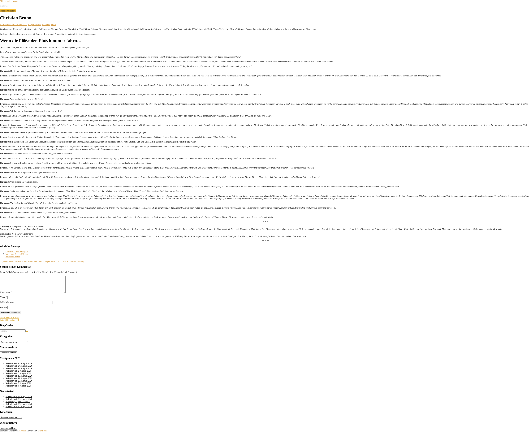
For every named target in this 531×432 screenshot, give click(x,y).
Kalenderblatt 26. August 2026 (19, 399)
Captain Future (6, 261)
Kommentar (6, 292)
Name (3, 297)
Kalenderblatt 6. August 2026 (18, 373)
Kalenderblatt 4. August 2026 (18, 386)
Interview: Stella (13, 256)
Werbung (80, 261)
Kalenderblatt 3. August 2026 (18, 383)
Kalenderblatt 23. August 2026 (19, 363)
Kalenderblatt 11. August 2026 (19, 378)
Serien (53, 261)
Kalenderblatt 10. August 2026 (19, 376)
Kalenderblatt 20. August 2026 (19, 381)
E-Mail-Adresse (7, 302)
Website (3, 307)
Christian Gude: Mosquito (17, 251)
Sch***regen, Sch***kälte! (18, 401)
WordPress (42, 431)
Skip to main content (9, 1)
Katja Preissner (34, 24)
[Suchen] (27, 331)
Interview (46, 24)
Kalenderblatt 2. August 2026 (18, 371)
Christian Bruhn (21, 261)
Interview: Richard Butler (17, 254)
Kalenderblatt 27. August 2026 (19, 396)
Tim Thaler (61, 261)
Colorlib (22, 431)
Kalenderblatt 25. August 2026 (19, 404)
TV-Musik (71, 261)
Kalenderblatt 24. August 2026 (19, 366)
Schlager (46, 261)
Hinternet (4, 6)
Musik (53, 24)
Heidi (30, 261)
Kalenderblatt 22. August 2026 (19, 368)
